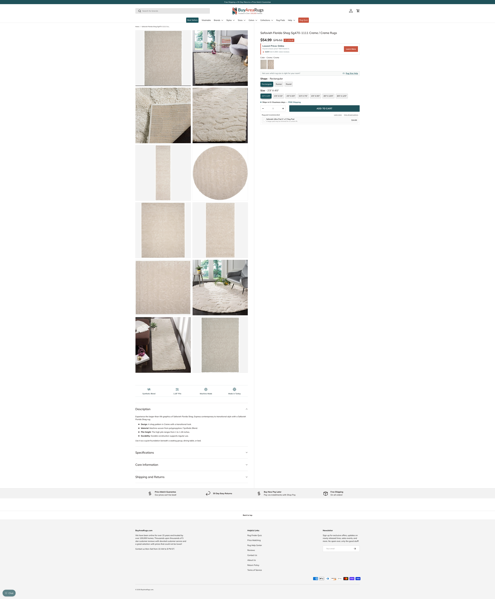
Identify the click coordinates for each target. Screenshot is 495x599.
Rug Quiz (303, 20)
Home (137, 26)
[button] (358, 11)
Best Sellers (192, 20)
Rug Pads (280, 20)
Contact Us (252, 555)
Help (290, 20)
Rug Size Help (352, 73)
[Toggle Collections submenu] (272, 20)
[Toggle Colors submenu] (256, 20)
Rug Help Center (254, 545)
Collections (265, 20)
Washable (206, 20)
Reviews (251, 550)
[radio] (263, 64)
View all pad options (351, 115)
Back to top (247, 515)
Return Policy (253, 565)
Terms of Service (254, 570)
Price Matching (254, 540)
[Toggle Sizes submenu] (244, 20)
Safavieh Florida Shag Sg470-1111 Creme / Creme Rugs (156, 26)
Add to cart (324, 108)
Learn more (338, 115)
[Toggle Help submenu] (294, 20)
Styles (229, 20)
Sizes (240, 20)
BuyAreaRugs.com (147, 589)
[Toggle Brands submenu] (222, 20)
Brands (217, 20)
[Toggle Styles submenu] (233, 20)
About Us (251, 560)
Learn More (351, 49)
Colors (251, 20)
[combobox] (172, 11)
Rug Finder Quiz (254, 535)
